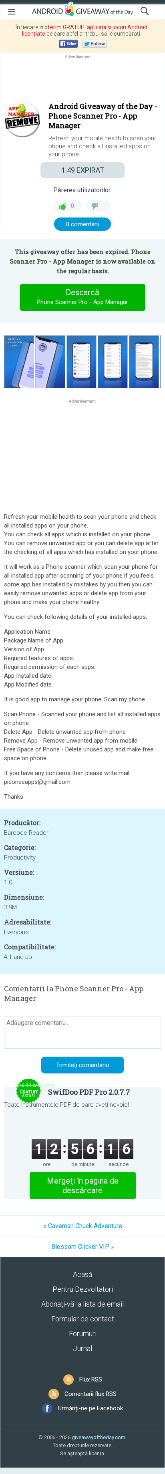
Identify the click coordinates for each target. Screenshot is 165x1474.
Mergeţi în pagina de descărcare (83, 1185)
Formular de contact (82, 1319)
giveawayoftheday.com (98, 1437)
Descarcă (82, 297)
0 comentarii (82, 224)
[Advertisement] (82, 80)
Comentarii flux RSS (90, 1393)
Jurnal (82, 1348)
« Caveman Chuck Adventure (82, 1226)
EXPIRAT (82, 170)
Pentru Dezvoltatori (82, 1289)
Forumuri (83, 1333)
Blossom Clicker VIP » (82, 1246)
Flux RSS (90, 1379)
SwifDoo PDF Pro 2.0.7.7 (89, 1092)
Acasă (83, 1274)
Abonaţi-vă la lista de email (82, 1304)
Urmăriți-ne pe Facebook (90, 1408)
